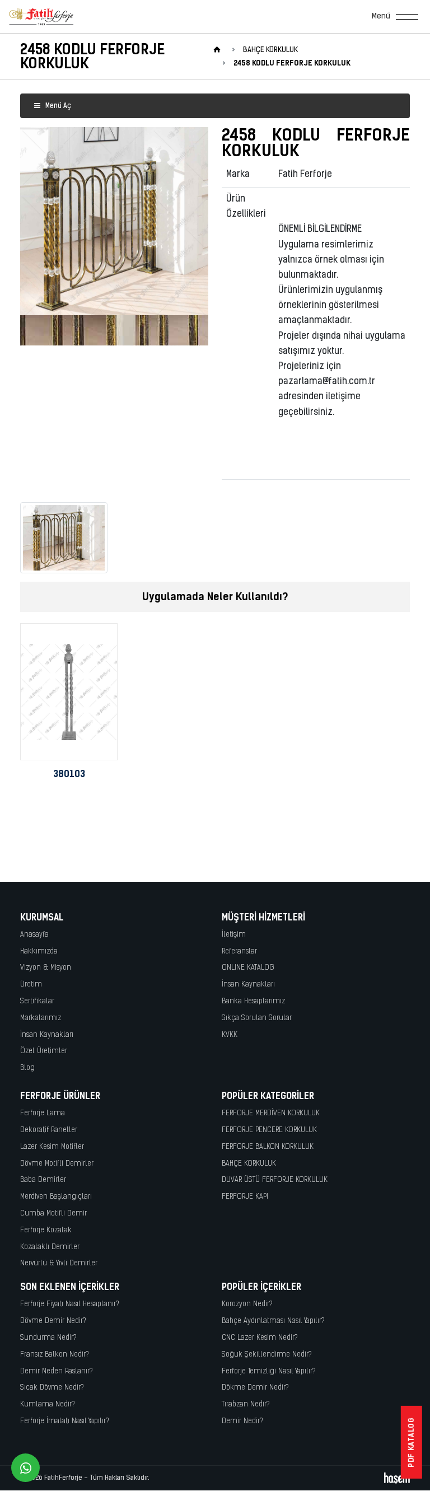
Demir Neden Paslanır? (56, 1371)
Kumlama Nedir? (47, 1404)
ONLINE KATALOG (248, 968)
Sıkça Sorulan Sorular (257, 1018)
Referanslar (239, 951)
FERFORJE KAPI (245, 1197)
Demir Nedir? (242, 1421)
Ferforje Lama (42, 1113)
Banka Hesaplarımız (253, 1001)
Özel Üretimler (43, 1051)
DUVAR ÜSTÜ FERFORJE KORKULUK (275, 1180)
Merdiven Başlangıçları (56, 1197)
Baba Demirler (43, 1180)
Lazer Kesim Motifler (52, 1147)
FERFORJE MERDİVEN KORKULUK (271, 1113)
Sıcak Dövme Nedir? (52, 1387)
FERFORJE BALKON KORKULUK (268, 1147)
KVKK (229, 1035)
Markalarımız (40, 1018)
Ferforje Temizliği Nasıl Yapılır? (269, 1371)
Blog (27, 1068)
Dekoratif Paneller (48, 1130)
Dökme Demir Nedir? (255, 1387)
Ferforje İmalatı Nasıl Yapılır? (64, 1421)
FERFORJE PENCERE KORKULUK (269, 1130)
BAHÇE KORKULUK (249, 1164)
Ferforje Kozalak (46, 1230)
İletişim (234, 935)
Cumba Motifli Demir (53, 1213)
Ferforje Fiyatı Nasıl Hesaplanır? (69, 1304)
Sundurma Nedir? (48, 1338)
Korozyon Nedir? (247, 1304)
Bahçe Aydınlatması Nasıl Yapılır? (273, 1321)
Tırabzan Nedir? (246, 1404)
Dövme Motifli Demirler (57, 1164)
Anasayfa (34, 935)
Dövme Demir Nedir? (53, 1321)
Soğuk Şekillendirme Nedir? (267, 1354)
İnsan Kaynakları (46, 1035)
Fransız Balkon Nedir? (54, 1354)
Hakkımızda (39, 951)
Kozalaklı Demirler (50, 1247)
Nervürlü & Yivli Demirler (58, 1263)
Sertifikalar (37, 1001)
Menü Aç (57, 106)
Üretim (31, 984)
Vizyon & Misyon (45, 968)
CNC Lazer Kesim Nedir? (260, 1338)
